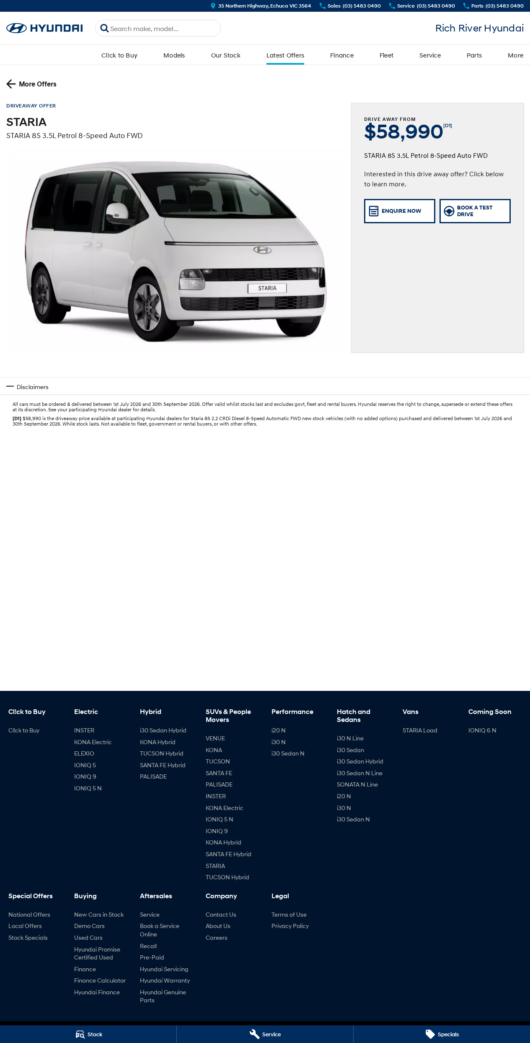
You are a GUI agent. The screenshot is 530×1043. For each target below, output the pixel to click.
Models (174, 55)
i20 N (278, 730)
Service (430, 55)
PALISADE (153, 776)
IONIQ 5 (85, 765)
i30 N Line (350, 738)
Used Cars (88, 937)
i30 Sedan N (288, 753)
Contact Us (221, 914)
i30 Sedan (350, 749)
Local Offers (25, 925)
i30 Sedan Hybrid (163, 730)
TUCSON (218, 761)
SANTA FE (219, 772)
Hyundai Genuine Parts (163, 996)
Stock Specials (28, 937)
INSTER (84, 730)
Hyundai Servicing (164, 968)
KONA (214, 749)
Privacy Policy (290, 925)
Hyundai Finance (97, 992)
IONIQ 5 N (88, 788)
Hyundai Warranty (165, 980)
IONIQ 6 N (482, 730)
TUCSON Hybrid (162, 753)
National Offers (29, 914)
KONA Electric (93, 741)
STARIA (215, 865)
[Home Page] (44, 28)
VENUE (215, 738)
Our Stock (225, 55)
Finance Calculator (100, 980)
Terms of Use (289, 914)
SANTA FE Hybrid (163, 765)
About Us (218, 925)
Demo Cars (89, 925)
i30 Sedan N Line (360, 772)
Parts (474, 55)
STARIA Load (420, 730)
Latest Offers (285, 55)
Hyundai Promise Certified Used (97, 953)
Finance (342, 55)
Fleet (386, 55)
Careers (217, 937)
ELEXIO (84, 753)
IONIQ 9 (85, 776)
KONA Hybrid (158, 741)
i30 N (278, 741)
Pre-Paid (152, 957)
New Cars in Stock (99, 914)
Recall (148, 945)
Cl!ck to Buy (119, 55)
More (515, 55)
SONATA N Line (357, 784)
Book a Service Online (159, 930)
